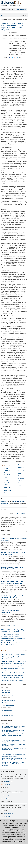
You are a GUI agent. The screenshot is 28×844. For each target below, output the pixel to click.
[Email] (20, 57)
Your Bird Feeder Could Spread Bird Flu (13, 673)
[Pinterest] (15, 57)
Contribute (17, 821)
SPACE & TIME (4, 687)
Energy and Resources (8, 700)
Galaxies (6, 477)
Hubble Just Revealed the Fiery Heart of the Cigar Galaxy (14, 539)
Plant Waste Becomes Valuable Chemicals (14, 654)
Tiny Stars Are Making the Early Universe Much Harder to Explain (12, 644)
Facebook (6, 796)
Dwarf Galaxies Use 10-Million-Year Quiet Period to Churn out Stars (13, 568)
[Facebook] (9, 57)
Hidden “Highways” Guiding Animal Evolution (12, 657)
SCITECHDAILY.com (12, 626)
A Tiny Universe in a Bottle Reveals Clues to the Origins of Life (14, 749)
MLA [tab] (11, 513)
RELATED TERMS (20, 461)
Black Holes (7, 490)
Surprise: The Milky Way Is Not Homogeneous (10, 611)
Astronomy (21, 467)
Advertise (24, 821)
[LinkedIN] (17, 57)
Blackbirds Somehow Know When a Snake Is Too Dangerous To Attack (13, 639)
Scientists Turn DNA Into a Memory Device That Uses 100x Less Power (14, 759)
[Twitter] (12, 57)
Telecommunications (8, 705)
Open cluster (21, 476)
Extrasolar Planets (7, 483)
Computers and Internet (8, 715)
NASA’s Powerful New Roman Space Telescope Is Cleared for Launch (11, 635)
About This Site (4, 821)
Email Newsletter (8, 781)
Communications (7, 710)
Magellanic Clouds (21, 479)
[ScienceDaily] (11, 3)
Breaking (4, 650)
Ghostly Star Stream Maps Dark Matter (12, 675)
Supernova (21, 483)
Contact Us (7, 816)
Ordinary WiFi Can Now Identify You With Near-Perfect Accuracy (13, 745)
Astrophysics (7, 487)
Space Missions (6, 693)
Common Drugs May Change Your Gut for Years (13, 669)
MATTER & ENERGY (5, 697)
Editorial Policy (14, 823)
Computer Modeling (7, 713)
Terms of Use (23, 823)
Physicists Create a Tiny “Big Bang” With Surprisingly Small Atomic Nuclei (13, 726)
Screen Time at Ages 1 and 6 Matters (12, 680)
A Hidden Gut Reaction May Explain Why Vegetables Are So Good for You (12, 631)
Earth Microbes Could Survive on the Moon (14, 661)
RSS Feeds (7, 784)
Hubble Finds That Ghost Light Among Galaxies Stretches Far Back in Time (12, 582)
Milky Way (21, 470)
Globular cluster (22, 465)
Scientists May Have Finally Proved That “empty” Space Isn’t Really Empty (13, 741)
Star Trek (20, 486)
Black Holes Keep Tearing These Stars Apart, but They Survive (13, 730)
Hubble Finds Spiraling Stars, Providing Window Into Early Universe (12, 597)
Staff (11, 821)
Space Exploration (7, 469)
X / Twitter (6, 798)
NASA (6, 480)
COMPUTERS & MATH (6, 708)
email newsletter (21, 9)
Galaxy (20, 473)
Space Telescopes (7, 474)
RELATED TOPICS (6, 461)
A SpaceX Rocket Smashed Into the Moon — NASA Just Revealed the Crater (14, 734)
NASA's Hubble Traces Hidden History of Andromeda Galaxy (13, 553)
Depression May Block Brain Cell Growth (13, 663)
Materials (3, 501)
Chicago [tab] (23, 513)
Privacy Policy (5, 823)
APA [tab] (17, 513)
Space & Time (6, 465)
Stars (5, 493)
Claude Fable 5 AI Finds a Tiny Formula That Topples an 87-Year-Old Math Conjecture (13, 764)
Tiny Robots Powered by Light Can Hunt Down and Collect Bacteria (13, 755)
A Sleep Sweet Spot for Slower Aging (12, 678)
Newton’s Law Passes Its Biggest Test (12, 666)
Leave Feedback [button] (8, 814)
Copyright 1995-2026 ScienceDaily (12, 825)
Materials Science (7, 703)
